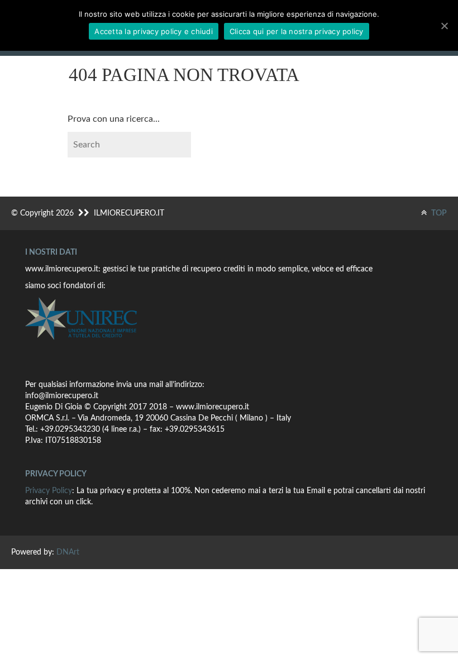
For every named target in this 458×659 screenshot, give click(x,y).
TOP (438, 213)
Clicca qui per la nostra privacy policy (297, 31)
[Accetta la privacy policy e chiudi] (444, 25)
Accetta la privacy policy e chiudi (153, 31)
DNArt (67, 552)
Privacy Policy (48, 491)
